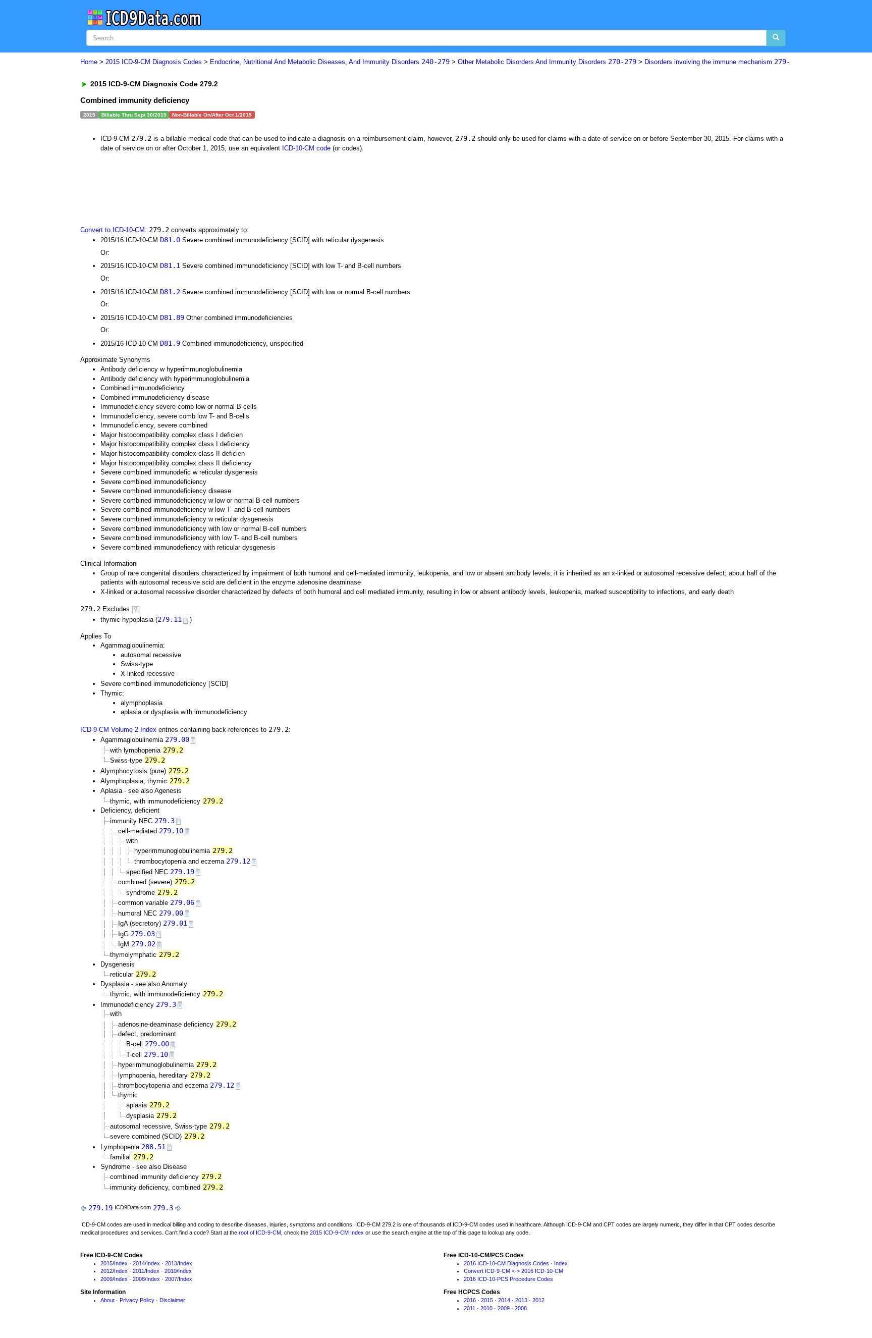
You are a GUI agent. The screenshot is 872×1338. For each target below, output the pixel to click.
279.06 (182, 902)
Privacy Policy (137, 1300)
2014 (139, 1263)
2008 (139, 1279)
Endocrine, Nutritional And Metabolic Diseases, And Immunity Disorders (330, 62)
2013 (171, 1263)
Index (121, 1263)
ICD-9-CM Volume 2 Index (118, 729)
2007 (171, 1279)
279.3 (164, 821)
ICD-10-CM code (306, 148)
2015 (106, 1263)
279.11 (169, 619)
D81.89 (172, 317)
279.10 (171, 831)
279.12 (238, 861)
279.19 (182, 872)
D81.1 (170, 265)
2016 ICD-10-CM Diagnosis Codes (506, 1263)
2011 (138, 1271)
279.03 (143, 934)
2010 (171, 1271)
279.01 (175, 923)
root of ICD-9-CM (260, 1232)
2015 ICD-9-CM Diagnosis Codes (153, 62)
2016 (470, 1300)
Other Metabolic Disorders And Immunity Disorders (547, 62)
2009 (106, 1279)
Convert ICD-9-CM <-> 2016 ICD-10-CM (513, 1271)
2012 (106, 1271)
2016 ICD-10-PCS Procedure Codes (508, 1279)
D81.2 (170, 292)
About (107, 1300)
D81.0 (170, 240)
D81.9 (170, 343)
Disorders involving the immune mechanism (717, 62)
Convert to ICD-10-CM (112, 230)
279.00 (177, 739)
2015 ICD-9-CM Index (337, 1232)
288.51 (153, 1147)
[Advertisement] (260, 187)
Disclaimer (172, 1300)
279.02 (143, 944)
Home (88, 62)
